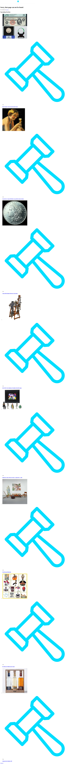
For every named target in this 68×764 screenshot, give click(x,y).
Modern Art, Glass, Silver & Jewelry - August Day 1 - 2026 (12, 477)
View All (1, 763)
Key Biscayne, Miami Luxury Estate (8, 666)
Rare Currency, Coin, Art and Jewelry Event (10, 106)
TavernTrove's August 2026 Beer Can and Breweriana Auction (13, 198)
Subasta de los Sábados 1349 (7, 761)
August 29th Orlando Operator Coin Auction (10, 293)
